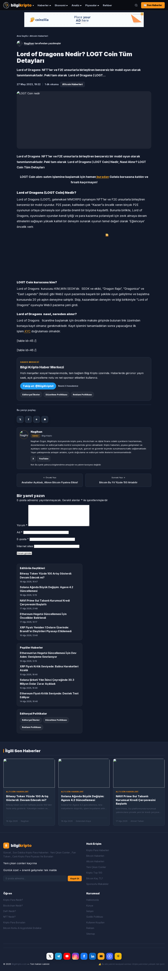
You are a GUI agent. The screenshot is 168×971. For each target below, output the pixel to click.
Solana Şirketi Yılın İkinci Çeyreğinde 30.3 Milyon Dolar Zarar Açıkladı (47, 681)
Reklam (90, 928)
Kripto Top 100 (94, 872)
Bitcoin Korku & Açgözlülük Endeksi (22, 928)
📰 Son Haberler (153, 5)
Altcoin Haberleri (39, 36)
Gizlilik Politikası (94, 916)
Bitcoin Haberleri (95, 855)
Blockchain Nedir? (13, 905)
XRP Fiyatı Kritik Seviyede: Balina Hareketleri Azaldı (49, 668)
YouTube (43, 458)
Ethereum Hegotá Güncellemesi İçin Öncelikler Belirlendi (43, 615)
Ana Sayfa (22, 36)
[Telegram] (58, 956)
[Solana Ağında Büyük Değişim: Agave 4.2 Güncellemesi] (84, 773)
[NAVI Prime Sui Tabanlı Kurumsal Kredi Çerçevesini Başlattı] (139, 773)
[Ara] (136, 5)
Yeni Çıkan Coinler (96, 867)
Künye (89, 905)
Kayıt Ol (74, 878)
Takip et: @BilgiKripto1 (38, 386)
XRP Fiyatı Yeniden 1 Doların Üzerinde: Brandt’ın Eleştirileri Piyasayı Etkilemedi (46, 629)
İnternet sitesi (25, 546)
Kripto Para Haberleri (97, 850)
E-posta (23, 539)
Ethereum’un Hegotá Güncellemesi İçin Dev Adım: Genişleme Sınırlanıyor (48, 654)
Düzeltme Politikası (56, 394)
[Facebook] (84, 956)
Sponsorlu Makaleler (97, 884)
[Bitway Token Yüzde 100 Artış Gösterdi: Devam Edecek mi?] (29, 773)
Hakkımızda (92, 899)
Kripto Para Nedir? (13, 899)
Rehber (107, 5)
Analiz (75, 5)
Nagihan (29, 43)
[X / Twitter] (49, 956)
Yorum (22, 525)
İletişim (90, 911)
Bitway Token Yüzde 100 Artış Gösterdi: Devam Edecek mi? (46, 575)
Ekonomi (60, 5)
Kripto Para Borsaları (14, 922)
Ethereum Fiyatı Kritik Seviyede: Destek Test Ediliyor (49, 695)
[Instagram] (75, 956)
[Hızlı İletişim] (101, 956)
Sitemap (90, 933)
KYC (27, 331)
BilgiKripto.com (19, 964)
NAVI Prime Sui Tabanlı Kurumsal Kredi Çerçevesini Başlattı (45, 602)
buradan (102, 177)
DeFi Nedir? (9, 911)
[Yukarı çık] (160, 965)
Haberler (43, 5)
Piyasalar (91, 5)
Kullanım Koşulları (95, 922)
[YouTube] (66, 956)
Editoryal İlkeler (31, 394)
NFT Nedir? (9, 916)
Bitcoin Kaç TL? (94, 878)
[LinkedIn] (92, 956)
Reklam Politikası (82, 394)
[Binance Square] (118, 956)
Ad (19, 532)
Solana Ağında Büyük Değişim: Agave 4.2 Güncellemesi (46, 589)
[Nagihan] (19, 43)
